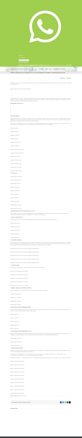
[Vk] (67, 402)
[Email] (70, 402)
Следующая (68, 78)
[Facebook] (61, 402)
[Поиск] (69, 69)
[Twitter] (63, 402)
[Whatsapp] (65, 402)
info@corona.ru (44, 65)
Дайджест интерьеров (13, 395)
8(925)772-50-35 (23, 65)
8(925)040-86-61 (34, 65)
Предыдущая (62, 78)
